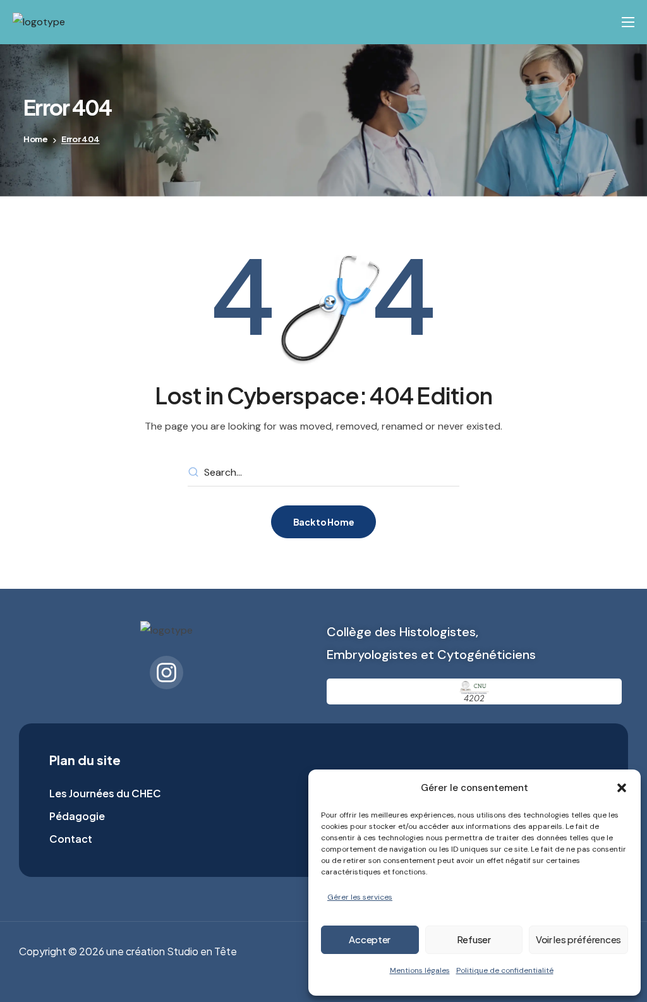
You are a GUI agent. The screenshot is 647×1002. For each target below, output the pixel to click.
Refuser (474, 939)
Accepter (369, 939)
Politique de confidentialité (504, 970)
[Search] (193, 472)
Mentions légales (420, 970)
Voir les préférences (578, 939)
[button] (621, 788)
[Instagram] (166, 672)
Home (35, 139)
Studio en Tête (202, 951)
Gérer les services (359, 897)
